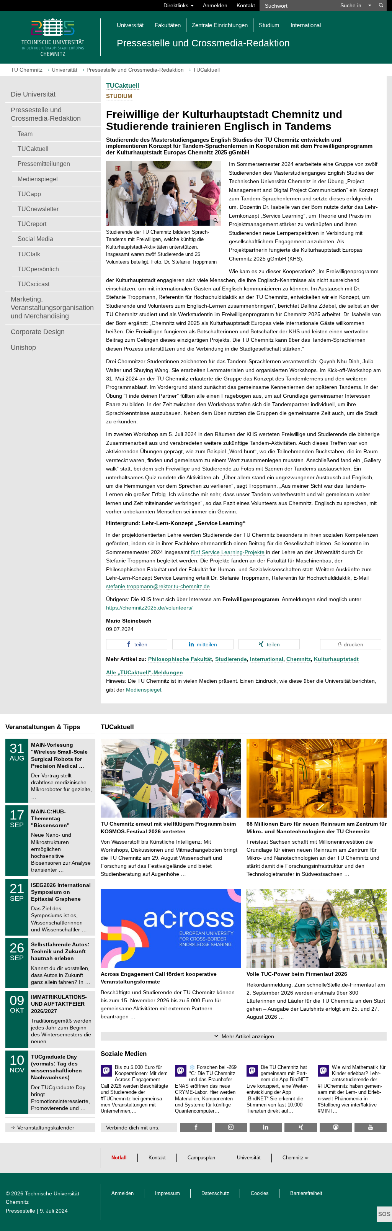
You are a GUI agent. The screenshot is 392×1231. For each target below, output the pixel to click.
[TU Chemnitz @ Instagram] (231, 1127)
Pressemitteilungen (44, 163)
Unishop (23, 347)
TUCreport (32, 223)
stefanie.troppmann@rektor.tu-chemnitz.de (158, 586)
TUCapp (29, 193)
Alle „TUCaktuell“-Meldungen (144, 672)
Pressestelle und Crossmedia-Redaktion (46, 114)
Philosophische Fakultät (180, 659)
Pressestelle (20, 1211)
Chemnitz (298, 659)
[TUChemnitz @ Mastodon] (336, 1127)
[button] (163, 193)
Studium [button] (269, 25)
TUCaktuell (33, 148)
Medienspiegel (38, 178)
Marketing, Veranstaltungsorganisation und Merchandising (52, 307)
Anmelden (215, 5)
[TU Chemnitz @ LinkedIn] (266, 1127)
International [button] (306, 25)
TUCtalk (29, 254)
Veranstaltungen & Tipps (42, 727)
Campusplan (201, 1158)
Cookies (260, 1193)
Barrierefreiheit (306, 1193)
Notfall (119, 1158)
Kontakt (246, 5)
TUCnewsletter (38, 208)
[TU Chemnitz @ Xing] (300, 1127)
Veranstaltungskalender (45, 1127)
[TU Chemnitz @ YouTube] (370, 1127)
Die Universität (33, 94)
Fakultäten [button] (168, 25)
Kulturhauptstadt (336, 659)
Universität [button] (130, 25)
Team (25, 133)
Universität (249, 1158)
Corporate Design (38, 332)
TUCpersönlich (38, 269)
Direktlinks (176, 5)
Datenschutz (215, 1193)
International (266, 659)
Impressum (167, 1193)
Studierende (231, 659)
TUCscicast (33, 283)
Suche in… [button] (354, 5)
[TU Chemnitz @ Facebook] (196, 1127)
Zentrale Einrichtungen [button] (220, 25)
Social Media (35, 238)
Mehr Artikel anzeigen (248, 1036)
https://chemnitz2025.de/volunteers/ (149, 608)
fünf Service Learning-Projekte (228, 552)
